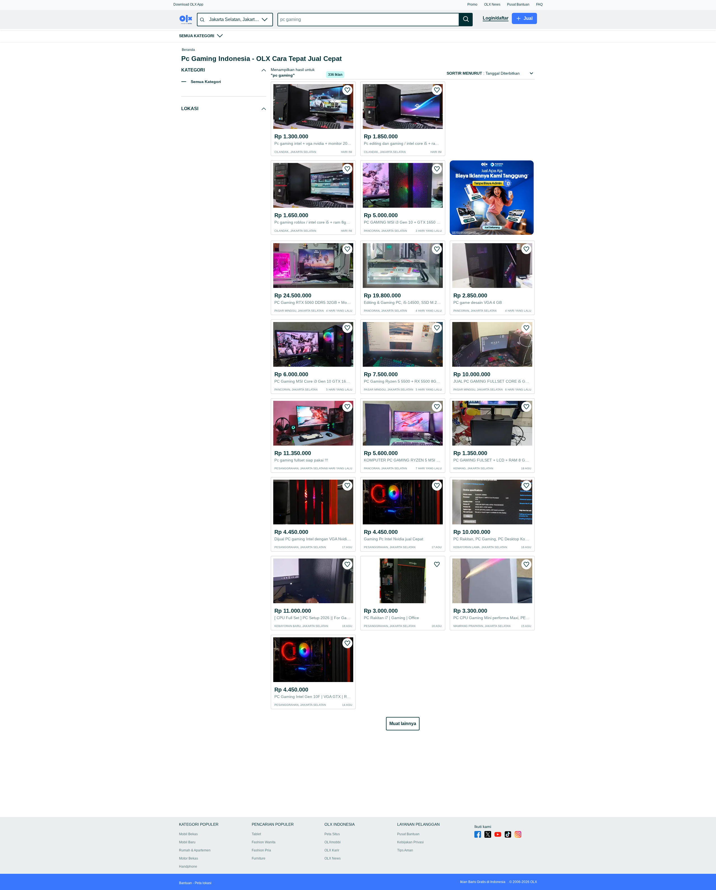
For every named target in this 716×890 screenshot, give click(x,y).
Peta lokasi (203, 883)
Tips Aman (405, 850)
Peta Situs (332, 834)
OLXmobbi (332, 842)
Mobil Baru (187, 842)
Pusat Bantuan (408, 834)
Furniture (258, 858)
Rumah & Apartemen (195, 850)
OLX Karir (331, 850)
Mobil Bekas (188, 834)
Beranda (188, 50)
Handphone (188, 866)
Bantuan (185, 883)
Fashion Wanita (263, 842)
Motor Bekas (188, 858)
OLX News (332, 858)
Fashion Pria (261, 850)
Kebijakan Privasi (410, 842)
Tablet (256, 834)
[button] (188, 4)
